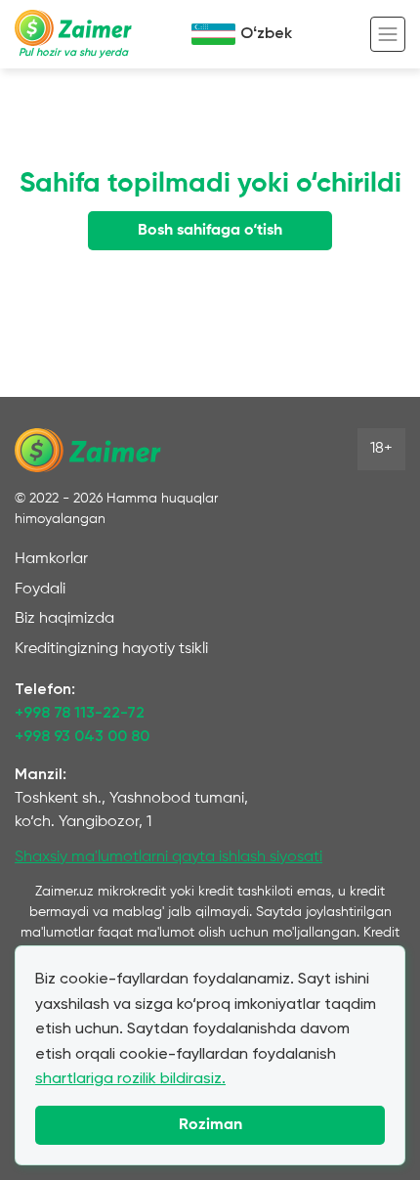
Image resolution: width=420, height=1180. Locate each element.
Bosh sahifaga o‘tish (210, 231)
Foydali (40, 589)
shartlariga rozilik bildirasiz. (130, 1078)
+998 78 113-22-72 (80, 713)
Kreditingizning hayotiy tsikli (111, 649)
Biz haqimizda (64, 619)
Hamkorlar (51, 559)
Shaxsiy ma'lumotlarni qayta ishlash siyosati (168, 857)
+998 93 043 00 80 (82, 737)
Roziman (210, 1125)
